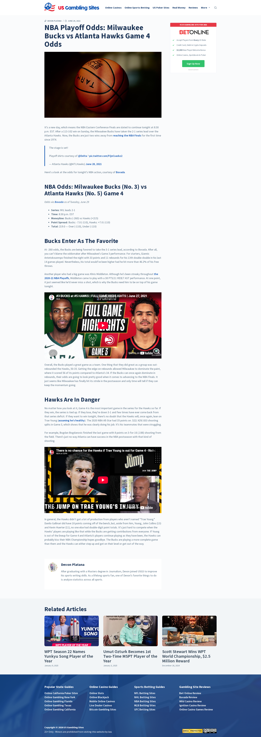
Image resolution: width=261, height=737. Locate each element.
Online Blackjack (99, 697)
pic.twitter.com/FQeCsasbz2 (105, 156)
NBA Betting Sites (145, 701)
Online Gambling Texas (57, 705)
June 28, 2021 (94, 164)
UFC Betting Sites (144, 709)
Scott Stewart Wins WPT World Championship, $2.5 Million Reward (186, 656)
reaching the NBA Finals (127, 135)
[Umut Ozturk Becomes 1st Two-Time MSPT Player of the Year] (130, 631)
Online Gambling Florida (58, 701)
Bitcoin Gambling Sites (102, 709)
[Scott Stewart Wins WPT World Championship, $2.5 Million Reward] (189, 631)
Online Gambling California (60, 709)
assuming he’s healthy (71, 420)
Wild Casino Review (190, 701)
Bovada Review (188, 697)
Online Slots (96, 693)
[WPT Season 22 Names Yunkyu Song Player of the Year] (71, 631)
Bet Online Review (190, 693)
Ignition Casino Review (192, 705)
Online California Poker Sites (61, 693)
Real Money (178, 7)
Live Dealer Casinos (100, 705)
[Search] (215, 7)
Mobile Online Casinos (102, 701)
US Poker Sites (161, 7)
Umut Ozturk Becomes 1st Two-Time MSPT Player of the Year (130, 656)
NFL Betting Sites (144, 693)
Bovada (120, 172)
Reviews (193, 7)
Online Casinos (113, 7)
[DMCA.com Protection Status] (192, 730)
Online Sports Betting (137, 7)
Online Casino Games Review (196, 709)
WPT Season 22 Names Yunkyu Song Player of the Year (68, 656)
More (204, 7)
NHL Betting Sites (145, 697)
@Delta (82, 156)
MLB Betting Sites (145, 705)
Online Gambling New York (59, 697)
